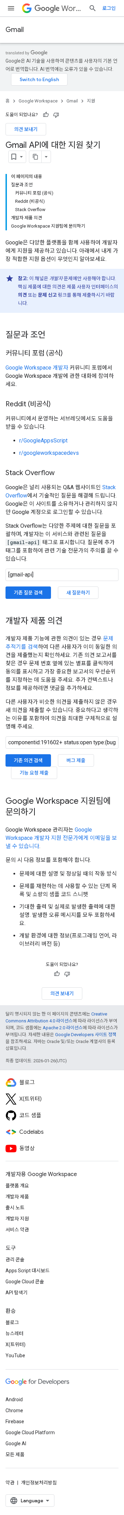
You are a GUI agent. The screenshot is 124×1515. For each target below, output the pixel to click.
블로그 (12, 1322)
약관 (10, 1482)
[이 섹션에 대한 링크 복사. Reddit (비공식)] (57, 404)
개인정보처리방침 (39, 1482)
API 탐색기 (17, 1292)
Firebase (15, 1421)
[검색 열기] (93, 8)
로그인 (109, 8)
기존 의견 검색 (28, 760)
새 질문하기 (78, 593)
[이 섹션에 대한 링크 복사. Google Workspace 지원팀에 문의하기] (43, 813)
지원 (91, 100)
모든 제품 (15, 1454)
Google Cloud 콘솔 (25, 1281)
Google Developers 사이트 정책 (85, 1034)
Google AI (16, 1443)
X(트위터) (15, 1344)
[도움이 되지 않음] (56, 115)
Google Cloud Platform (30, 1432)
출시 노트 (15, 1207)
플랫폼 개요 (17, 1185)
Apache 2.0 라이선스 (63, 1027)
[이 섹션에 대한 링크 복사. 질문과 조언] (52, 335)
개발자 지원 (17, 1218)
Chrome (14, 1410)
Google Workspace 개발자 (37, 367)
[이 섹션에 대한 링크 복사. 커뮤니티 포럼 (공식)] (69, 354)
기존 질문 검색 (28, 593)
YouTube (15, 1355)
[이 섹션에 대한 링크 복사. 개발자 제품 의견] (69, 621)
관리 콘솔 (15, 1259)
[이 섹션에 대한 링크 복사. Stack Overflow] (62, 473)
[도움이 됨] (46, 115)
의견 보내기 (26, 129)
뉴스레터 (14, 1333)
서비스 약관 (17, 1229)
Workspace (72, 8)
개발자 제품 (17, 1196)
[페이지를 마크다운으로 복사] (35, 157)
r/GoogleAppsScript (43, 440)
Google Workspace (38, 100)
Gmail (15, 29)
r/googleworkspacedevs (49, 453)
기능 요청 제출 (34, 773)
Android (14, 1399)
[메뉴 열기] (11, 8)
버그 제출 (75, 760)
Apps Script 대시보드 (28, 1270)
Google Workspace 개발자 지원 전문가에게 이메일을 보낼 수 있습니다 (61, 837)
